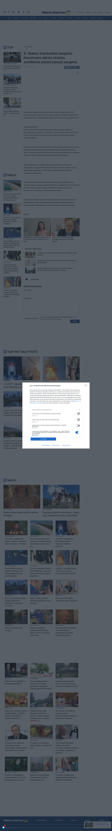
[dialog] (56, 415)
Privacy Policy (66, 445)
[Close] (86, 386)
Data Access (56, 445)
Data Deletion (46, 445)
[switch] (77, 413)
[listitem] (56, 410)
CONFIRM (43, 439)
